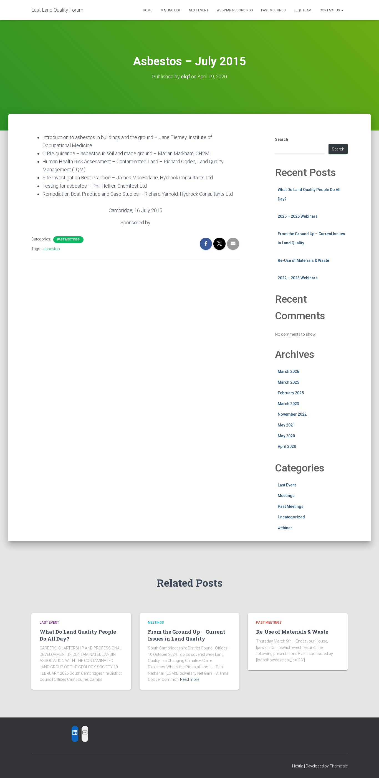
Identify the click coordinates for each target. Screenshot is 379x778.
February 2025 (291, 393)
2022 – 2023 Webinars (298, 278)
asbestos (51, 249)
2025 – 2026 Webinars (298, 216)
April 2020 (287, 446)
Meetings (286, 495)
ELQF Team (302, 10)
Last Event (287, 485)
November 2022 (292, 414)
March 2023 (288, 403)
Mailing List (171, 10)
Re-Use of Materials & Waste (303, 260)
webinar (285, 528)
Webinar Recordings (235, 10)
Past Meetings (273, 10)
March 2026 (288, 371)
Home (147, 10)
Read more (189, 679)
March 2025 (288, 382)
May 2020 (286, 436)
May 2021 (286, 425)
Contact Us (330, 10)
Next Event (198, 10)
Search (281, 139)
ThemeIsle (339, 766)
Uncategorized (291, 517)
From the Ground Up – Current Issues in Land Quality (186, 635)
